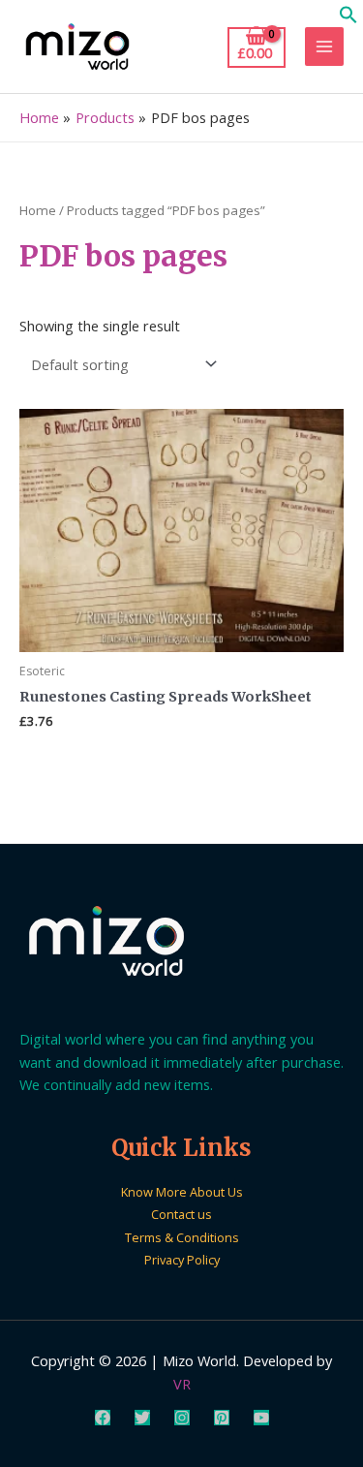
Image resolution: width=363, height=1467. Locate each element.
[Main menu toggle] (324, 46)
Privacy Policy (182, 1259)
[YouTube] (261, 1417)
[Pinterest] (221, 1417)
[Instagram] (182, 1417)
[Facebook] (102, 1417)
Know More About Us (182, 1192)
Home (37, 210)
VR (182, 1383)
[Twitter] (142, 1417)
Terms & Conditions (182, 1237)
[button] (348, 18)
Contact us (181, 1214)
